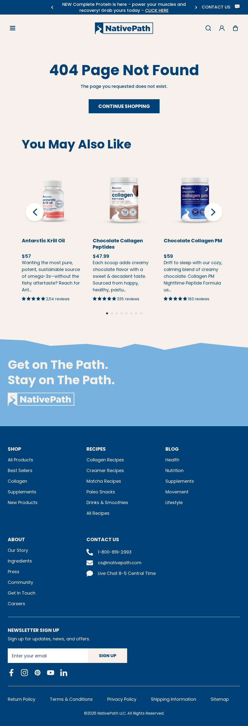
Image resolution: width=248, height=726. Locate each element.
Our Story (18, 550)
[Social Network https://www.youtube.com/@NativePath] (50, 672)
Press (13, 572)
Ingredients (20, 561)
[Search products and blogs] (208, 28)
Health (172, 460)
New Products (23, 502)
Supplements (22, 492)
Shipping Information (173, 699)
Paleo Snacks (100, 492)
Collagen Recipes (105, 460)
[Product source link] (53, 199)
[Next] (196, 7)
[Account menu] (222, 28)
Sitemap (220, 699)
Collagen (17, 481)
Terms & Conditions (71, 699)
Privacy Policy (121, 699)
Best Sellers (20, 470)
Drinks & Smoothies (107, 502)
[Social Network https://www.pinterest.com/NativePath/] (37, 672)
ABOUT (16, 539)
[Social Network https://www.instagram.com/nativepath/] (24, 672)
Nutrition (174, 470)
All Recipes (97, 513)
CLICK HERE (78, 10)
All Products (20, 460)
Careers (16, 604)
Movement (176, 492)
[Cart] (235, 28)
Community (20, 582)
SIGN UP (107, 656)
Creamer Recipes (105, 470)
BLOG (172, 449)
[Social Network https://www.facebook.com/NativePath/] (11, 672)
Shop (14, 449)
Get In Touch (21, 593)
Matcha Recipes (103, 481)
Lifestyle (174, 502)
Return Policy (21, 699)
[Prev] (52, 7)
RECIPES (96, 449)
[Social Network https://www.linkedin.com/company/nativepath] (63, 672)
